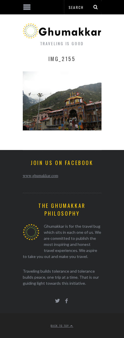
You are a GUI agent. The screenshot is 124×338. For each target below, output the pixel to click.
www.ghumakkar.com (40, 175)
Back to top (60, 325)
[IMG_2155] (62, 128)
